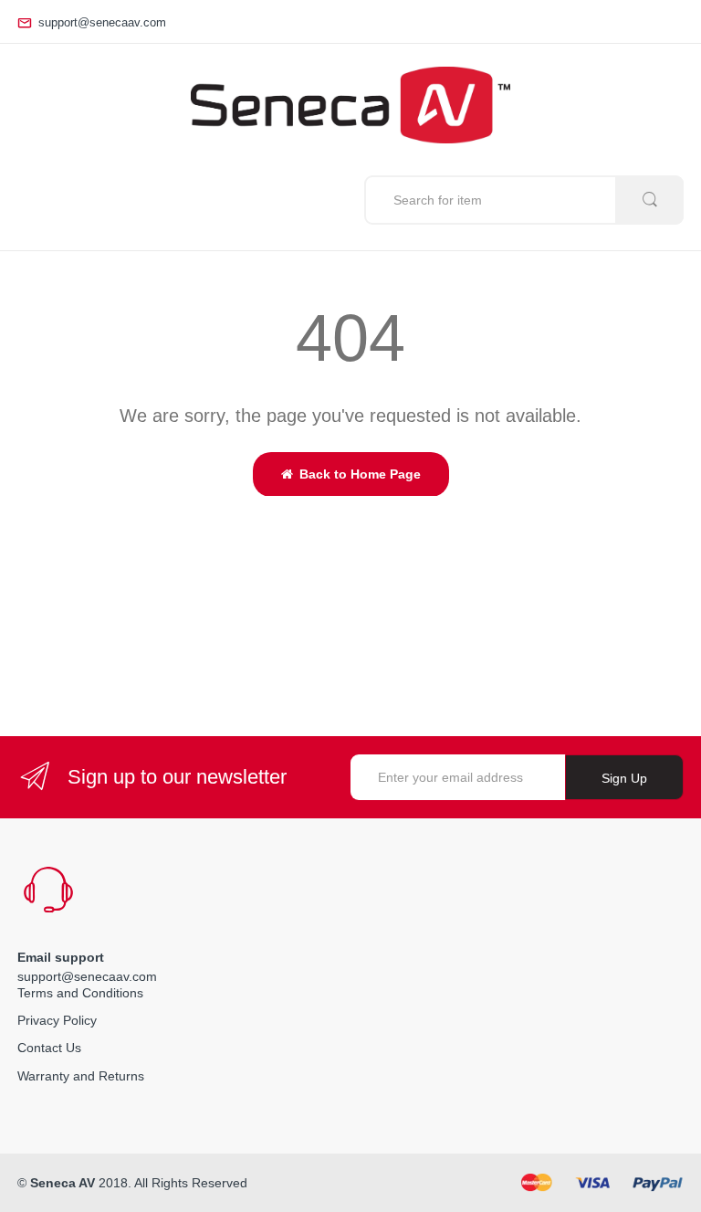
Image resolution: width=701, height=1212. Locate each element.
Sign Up (624, 778)
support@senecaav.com (102, 22)
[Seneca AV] (350, 105)
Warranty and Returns (80, 1076)
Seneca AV (62, 1182)
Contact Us (49, 1047)
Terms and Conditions (80, 992)
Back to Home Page (360, 474)
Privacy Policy (57, 1020)
